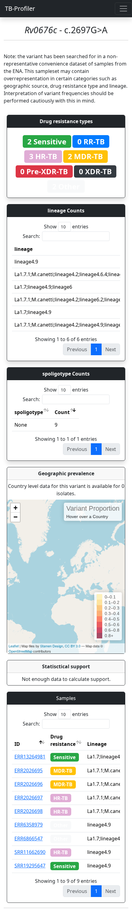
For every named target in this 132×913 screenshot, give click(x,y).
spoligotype (28, 412)
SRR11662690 (29, 852)
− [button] (15, 517)
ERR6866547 (28, 838)
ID (17, 744)
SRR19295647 (29, 865)
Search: (31, 236)
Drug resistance (63, 740)
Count (62, 412)
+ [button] (15, 508)
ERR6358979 (28, 824)
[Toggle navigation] (123, 8)
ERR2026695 (28, 770)
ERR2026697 (28, 797)
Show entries (66, 226)
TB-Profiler (20, 8)
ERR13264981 (29, 756)
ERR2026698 (28, 811)
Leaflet (14, 645)
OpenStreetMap (20, 651)
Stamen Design (51, 645)
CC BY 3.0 (72, 645)
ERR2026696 (28, 784)
